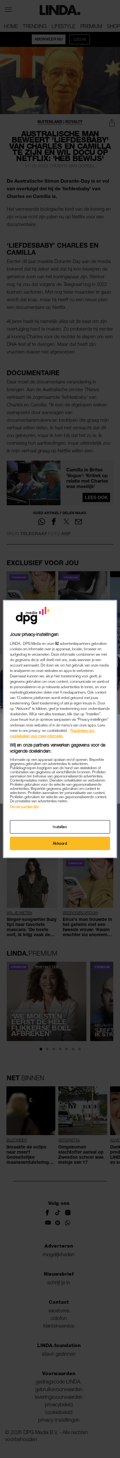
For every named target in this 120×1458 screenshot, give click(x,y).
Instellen (60, 827)
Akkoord (60, 843)
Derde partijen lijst (24, 807)
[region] (60, 729)
